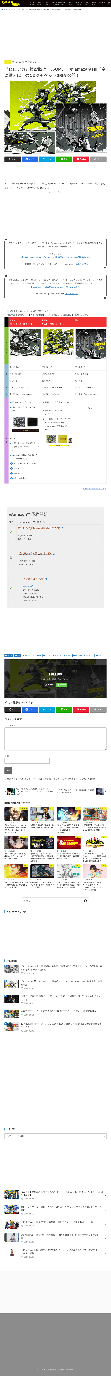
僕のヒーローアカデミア (84, 656)
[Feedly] (61, 685)
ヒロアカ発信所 (50, 1370)
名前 (6, 756)
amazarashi (29, 656)
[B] (58, 356)
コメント (10, 725)
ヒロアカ (58, 656)
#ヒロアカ (59, 257)
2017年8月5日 (82, 264)
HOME (6, 9)
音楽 (18, 656)
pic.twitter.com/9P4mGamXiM (66, 287)
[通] (91, 360)
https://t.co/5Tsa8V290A (42, 287)
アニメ (12, 9)
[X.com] (109, 3)
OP (39, 656)
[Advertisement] (55, 36)
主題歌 (68, 656)
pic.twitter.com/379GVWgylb (77, 257)
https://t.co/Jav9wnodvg (33, 257)
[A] (26, 357)
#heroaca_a (49, 257)
